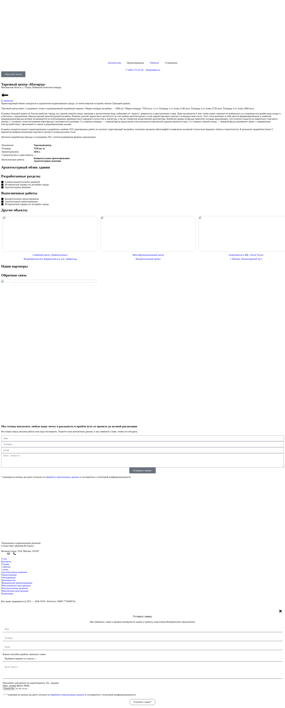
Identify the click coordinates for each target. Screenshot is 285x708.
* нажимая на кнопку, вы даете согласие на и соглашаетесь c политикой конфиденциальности (71, 694)
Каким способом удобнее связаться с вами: (24, 654)
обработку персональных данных (62, 477)
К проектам (7, 100)
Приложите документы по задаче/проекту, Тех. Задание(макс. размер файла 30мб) (31, 684)
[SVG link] (142, 31)
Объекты (154, 63)
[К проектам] (5, 95)
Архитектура (114, 63)
